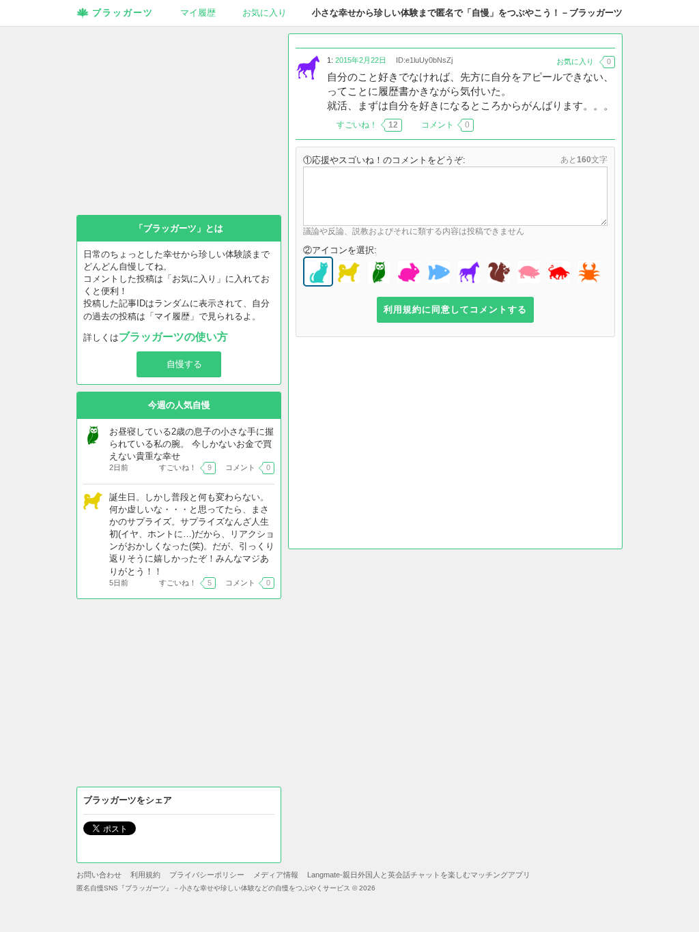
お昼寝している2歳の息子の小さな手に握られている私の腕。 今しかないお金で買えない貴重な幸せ (191, 443)
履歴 (198, 13)
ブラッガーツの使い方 (173, 337)
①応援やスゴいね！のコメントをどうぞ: (384, 160)
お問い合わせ (99, 875)
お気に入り (264, 13)
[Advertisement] (455, 446)
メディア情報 (275, 875)
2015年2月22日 (360, 60)
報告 (607, 125)
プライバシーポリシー (206, 875)
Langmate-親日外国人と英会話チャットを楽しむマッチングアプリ (418, 875)
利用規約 (145, 875)
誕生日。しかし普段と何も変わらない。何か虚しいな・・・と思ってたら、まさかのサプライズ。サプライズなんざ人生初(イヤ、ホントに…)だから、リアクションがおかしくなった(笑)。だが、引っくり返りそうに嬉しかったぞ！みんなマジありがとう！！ (191, 534)
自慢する (184, 364)
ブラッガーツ (123, 13)
